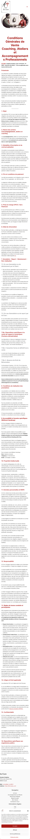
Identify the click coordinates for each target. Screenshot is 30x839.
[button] (28, 811)
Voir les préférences (15, 834)
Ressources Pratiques (15, 796)
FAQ (15, 807)
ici (15, 255)
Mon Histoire (15, 800)
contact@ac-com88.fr (8, 784)
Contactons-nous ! (15, 801)
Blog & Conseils (15, 798)
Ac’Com (15, 793)
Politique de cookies (14, 837)
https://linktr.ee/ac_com (10, 786)
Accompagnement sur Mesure (15, 794)
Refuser (15, 830)
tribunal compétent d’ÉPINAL (16, 708)
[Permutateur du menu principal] (27, 6)
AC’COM (3, 63)
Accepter (15, 826)
